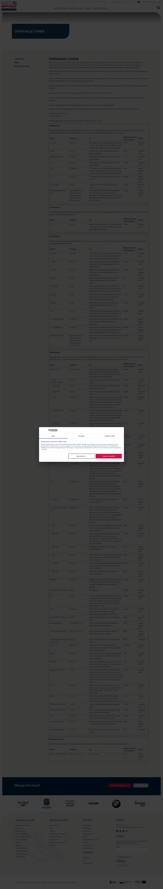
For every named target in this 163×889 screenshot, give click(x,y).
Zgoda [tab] (53, 436)
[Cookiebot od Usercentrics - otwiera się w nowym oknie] (49, 430)
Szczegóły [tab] (81, 436)
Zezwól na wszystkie (109, 456)
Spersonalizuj (81, 456)
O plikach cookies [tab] (110, 436)
